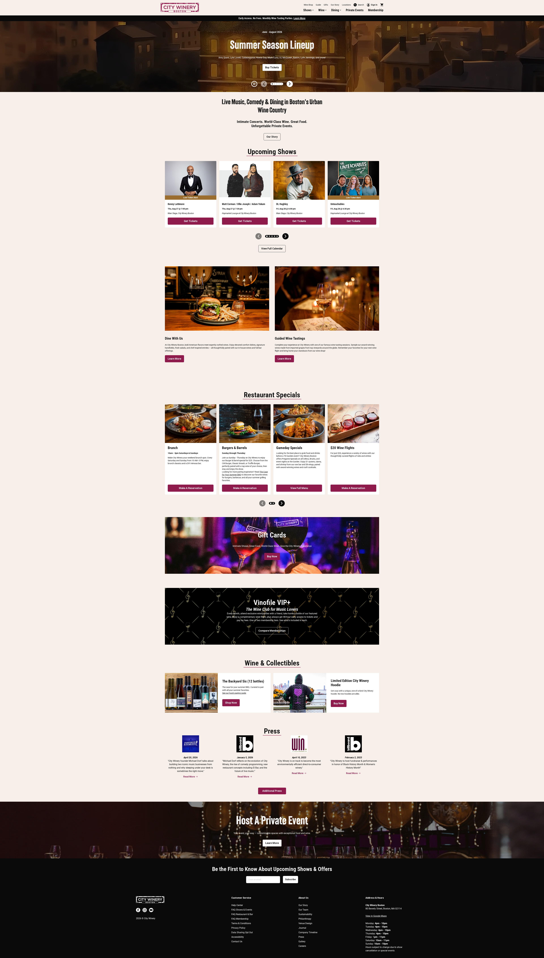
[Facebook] (138, 910)
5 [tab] (281, 84)
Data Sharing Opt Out (242, 932)
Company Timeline (307, 932)
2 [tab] (274, 84)
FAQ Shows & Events (241, 909)
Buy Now (272, 556)
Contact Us (236, 941)
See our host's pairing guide (234, 693)
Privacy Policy (238, 928)
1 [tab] (272, 84)
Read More (189, 776)
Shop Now (231, 702)
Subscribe (290, 879)
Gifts (326, 5)
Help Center (237, 905)
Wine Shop (308, 5)
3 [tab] (277, 84)
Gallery (301, 941)
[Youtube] (151, 910)
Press (301, 937)
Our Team (303, 909)
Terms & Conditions (241, 923)
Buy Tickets (272, 67)
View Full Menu (299, 488)
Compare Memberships (272, 630)
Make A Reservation (190, 488)
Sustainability (305, 914)
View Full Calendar (272, 248)
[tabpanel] (272, 56)
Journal (302, 928)
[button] (308, 10)
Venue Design (305, 923)
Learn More (299, 18)
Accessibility (237, 937)
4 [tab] (279, 84)
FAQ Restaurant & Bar (242, 914)
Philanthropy (304, 918)
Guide (318, 5)
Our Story (335, 5)
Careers (302, 946)
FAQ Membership (239, 918)
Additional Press (272, 790)
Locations (346, 5)
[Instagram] (145, 910)
